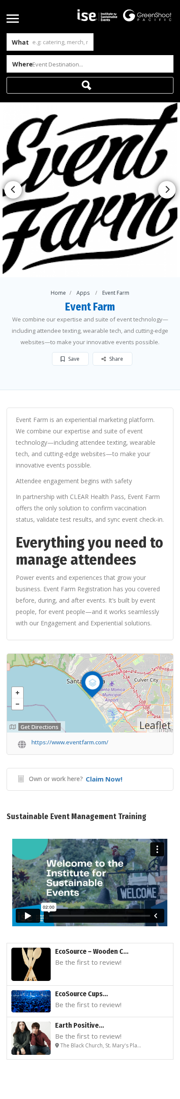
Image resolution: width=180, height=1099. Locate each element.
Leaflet (155, 725)
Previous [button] (13, 190)
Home (58, 293)
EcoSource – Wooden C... (91, 951)
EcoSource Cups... (81, 994)
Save (73, 359)
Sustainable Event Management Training (76, 816)
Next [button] (167, 190)
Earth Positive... (79, 1025)
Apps (83, 293)
